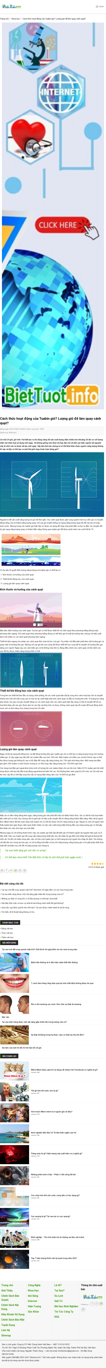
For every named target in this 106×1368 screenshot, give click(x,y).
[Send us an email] (101, 1304)
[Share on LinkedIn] (25, 871)
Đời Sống (33, 1295)
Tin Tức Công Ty (63, 1311)
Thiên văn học (7, 937)
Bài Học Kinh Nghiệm (66, 1306)
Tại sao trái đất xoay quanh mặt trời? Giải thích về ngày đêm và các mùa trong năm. (37, 890)
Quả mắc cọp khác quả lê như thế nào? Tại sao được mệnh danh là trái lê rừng (35, 907)
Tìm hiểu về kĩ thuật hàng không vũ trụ (17, 912)
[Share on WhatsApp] (2, 871)
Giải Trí (58, 1301)
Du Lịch (58, 1295)
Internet (32, 1301)
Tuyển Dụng (8, 1325)
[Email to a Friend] (16, 871)
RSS (56, 1316)
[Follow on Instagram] (96, 1304)
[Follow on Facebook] (92, 1304)
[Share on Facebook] (7, 871)
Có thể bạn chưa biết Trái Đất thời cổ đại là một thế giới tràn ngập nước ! (43, 857)
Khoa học (13, 433)
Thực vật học (7, 933)
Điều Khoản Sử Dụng (12, 1314)
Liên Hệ (5, 1330)
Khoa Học (33, 1290)
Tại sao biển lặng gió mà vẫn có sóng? (25, 850)
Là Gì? (58, 1285)
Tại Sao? (59, 1290)
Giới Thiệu (7, 1290)
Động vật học (7, 928)
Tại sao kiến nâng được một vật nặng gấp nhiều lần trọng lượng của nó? (32, 894)
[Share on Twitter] (11, 871)
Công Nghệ (34, 1285)
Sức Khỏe (33, 1311)
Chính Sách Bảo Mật (12, 1319)
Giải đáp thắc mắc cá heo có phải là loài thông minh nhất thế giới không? (32, 903)
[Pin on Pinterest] (20, 871)
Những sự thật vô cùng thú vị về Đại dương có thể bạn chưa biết (29, 898)
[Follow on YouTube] (83, 1309)
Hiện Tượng (34, 1306)
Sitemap (6, 1335)
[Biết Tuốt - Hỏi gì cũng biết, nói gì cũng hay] (16, 6)
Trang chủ (7, 1285)
